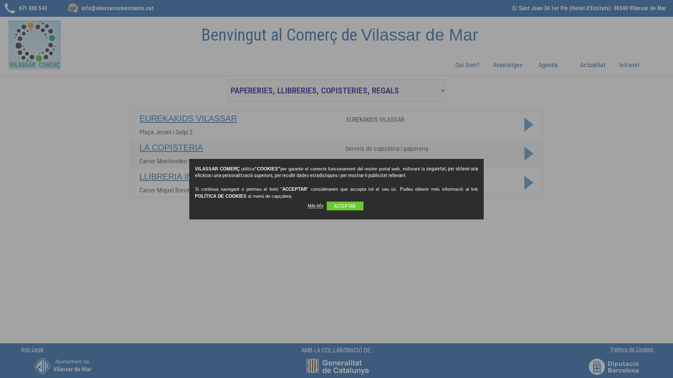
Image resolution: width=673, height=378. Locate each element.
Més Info (316, 206)
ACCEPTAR (345, 206)
